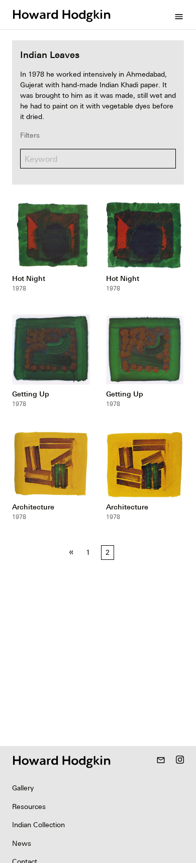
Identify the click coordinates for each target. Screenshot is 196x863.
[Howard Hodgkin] (61, 14)
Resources (29, 806)
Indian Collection (38, 825)
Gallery (23, 788)
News (21, 843)
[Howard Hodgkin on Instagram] (180, 760)
